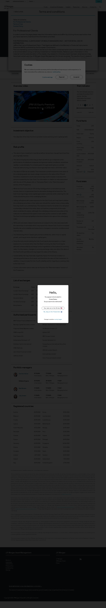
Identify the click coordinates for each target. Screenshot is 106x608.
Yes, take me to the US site (52, 308)
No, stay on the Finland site (52, 311)
